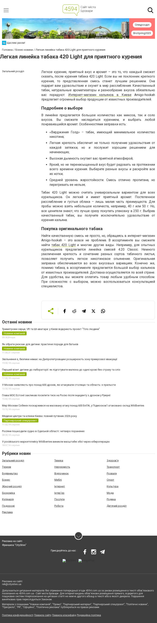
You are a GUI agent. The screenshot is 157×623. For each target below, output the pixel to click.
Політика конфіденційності (17, 615)
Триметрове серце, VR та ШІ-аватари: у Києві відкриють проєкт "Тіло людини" (51, 329)
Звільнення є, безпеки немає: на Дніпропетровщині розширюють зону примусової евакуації (59, 359)
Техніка (58, 460)
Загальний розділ (13, 460)
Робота (58, 505)
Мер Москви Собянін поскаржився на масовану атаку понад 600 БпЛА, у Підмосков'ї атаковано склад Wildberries (73, 405)
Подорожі (8, 505)
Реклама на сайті (12, 541)
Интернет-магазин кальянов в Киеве (99, 95)
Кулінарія (8, 499)
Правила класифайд (64, 615)
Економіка (8, 492)
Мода (110, 492)
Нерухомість (62, 466)
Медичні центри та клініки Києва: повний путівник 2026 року (39, 416)
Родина (111, 499)
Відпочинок (61, 473)
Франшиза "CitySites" (14, 545)
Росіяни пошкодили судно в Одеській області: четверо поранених (43, 431)
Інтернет (59, 486)
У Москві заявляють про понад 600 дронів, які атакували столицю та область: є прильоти (59, 384)
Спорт (110, 479)
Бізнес (6, 479)
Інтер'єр (59, 492)
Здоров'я (113, 460)
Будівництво (10, 473)
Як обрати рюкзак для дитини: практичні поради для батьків (40, 344)
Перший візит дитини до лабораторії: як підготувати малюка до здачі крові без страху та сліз (61, 369)
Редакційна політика (89, 615)
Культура (112, 486)
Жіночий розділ (12, 486)
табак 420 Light (64, 245)
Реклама (7, 512)
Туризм (6, 466)
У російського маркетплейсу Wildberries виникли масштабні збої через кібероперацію (56, 441)
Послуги (59, 499)
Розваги (112, 473)
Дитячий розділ (117, 505)
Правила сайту (42, 615)
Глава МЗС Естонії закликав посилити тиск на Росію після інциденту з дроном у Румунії (56, 395)
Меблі (58, 479)
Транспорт (113, 466)
